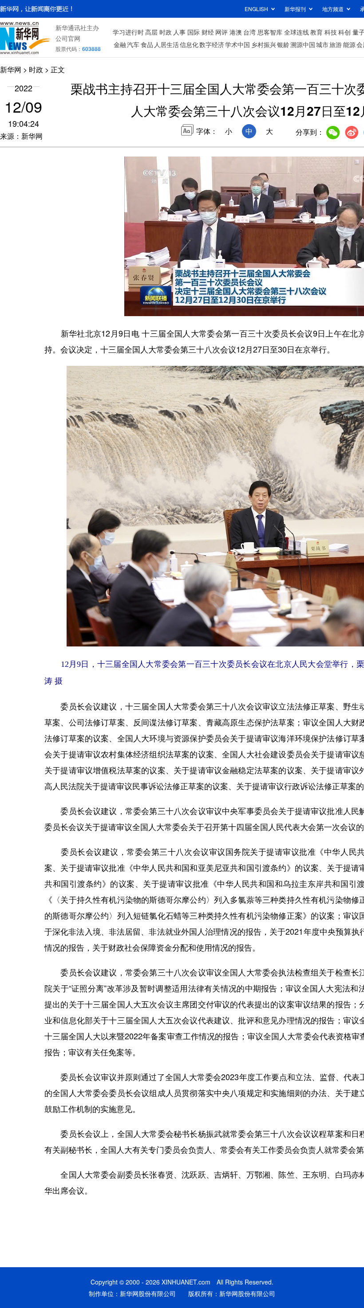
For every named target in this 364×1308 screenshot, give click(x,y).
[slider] (157, 296)
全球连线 (296, 31)
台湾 (249, 31)
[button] (131, 306)
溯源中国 (302, 44)
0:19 (149, 307)
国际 (193, 31)
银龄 (283, 44)
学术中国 (237, 44)
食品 (147, 44)
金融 (120, 44)
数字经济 (211, 44)
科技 (330, 31)
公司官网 (67, 38)
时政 (165, 31)
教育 (316, 31)
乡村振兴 (263, 44)
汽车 (133, 44)
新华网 (10, 69)
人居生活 (166, 44)
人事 (179, 31)
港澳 (235, 31)
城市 (322, 44)
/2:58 (162, 307)
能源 (349, 44)
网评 (221, 31)
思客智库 (269, 31)
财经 (208, 31)
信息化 (189, 44)
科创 (344, 31)
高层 (151, 31)
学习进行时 (128, 31)
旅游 (335, 44)
